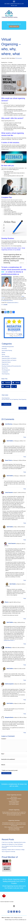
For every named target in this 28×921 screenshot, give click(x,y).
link (2, 272)
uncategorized (5, 371)
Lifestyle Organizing (14, 809)
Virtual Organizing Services (14, 795)
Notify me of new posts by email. (10, 770)
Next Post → (22, 408)
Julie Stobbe (10, 440)
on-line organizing (14, 399)
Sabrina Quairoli (9, 683)
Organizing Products (6, 362)
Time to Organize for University (8, 851)
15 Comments (19, 58)
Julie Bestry (8, 647)
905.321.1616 (14, 5)
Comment (3, 738)
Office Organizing (5, 356)
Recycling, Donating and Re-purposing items (11, 366)
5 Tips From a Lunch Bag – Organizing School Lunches (14, 842)
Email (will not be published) (8, 759)
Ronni (6, 602)
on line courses (5, 399)
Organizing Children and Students (9, 358)
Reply (25, 437)
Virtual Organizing (5, 373)
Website (3, 764)
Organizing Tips (5, 364)
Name (3, 753)
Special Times (5, 367)
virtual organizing (22, 399)
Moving (3, 354)
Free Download (14, 26)
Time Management (6, 369)
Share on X (22, 262)
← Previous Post (6, 404)
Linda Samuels (9, 492)
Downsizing (4, 348)
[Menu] (14, 1)
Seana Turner (8, 460)
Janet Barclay (8, 424)
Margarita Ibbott (9, 717)
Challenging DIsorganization (8, 346)
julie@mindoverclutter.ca (15, 3)
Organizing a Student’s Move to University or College (13, 849)
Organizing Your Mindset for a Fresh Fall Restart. (12, 844)
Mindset (3, 352)
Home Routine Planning (7, 350)
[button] (9, 912)
